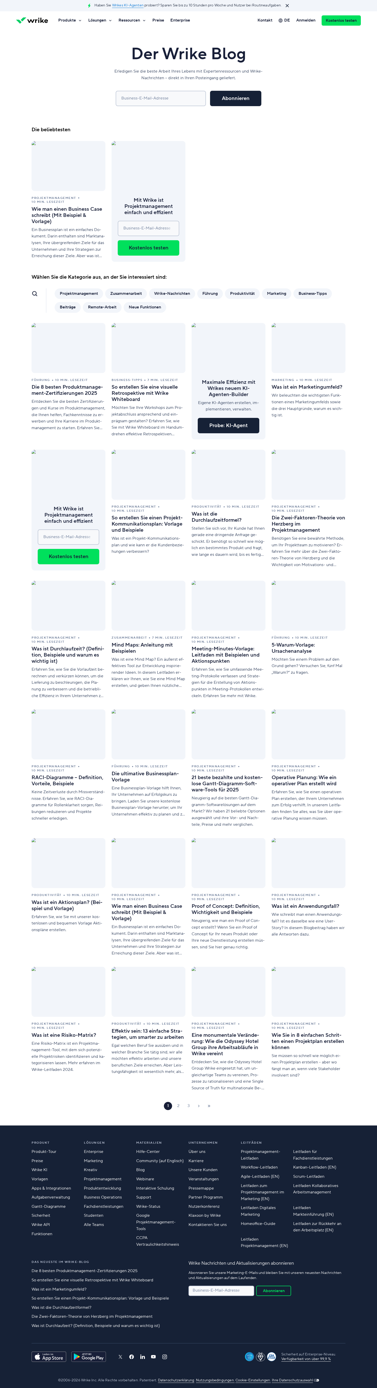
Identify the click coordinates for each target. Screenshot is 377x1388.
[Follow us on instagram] (164, 1357)
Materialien (149, 1143)
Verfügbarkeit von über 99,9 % (306, 1359)
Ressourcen (129, 20)
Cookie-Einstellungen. (253, 1380)
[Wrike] (32, 20)
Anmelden (305, 20)
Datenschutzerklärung (176, 1380)
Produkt (41, 1143)
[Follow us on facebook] (131, 1357)
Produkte (67, 20)
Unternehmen (203, 1143)
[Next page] (199, 1106)
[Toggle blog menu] (35, 293)
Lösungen (97, 20)
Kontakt (264, 20)
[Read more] (68, 201)
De (287, 20)
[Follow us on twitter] (120, 1357)
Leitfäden (251, 1143)
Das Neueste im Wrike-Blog (60, 1262)
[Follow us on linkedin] (142, 1356)
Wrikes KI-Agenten (128, 5)
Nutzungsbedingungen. (215, 1380)
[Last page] (209, 1106)
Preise (158, 20)
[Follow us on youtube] (153, 1357)
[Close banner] (287, 5)
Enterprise (180, 20)
